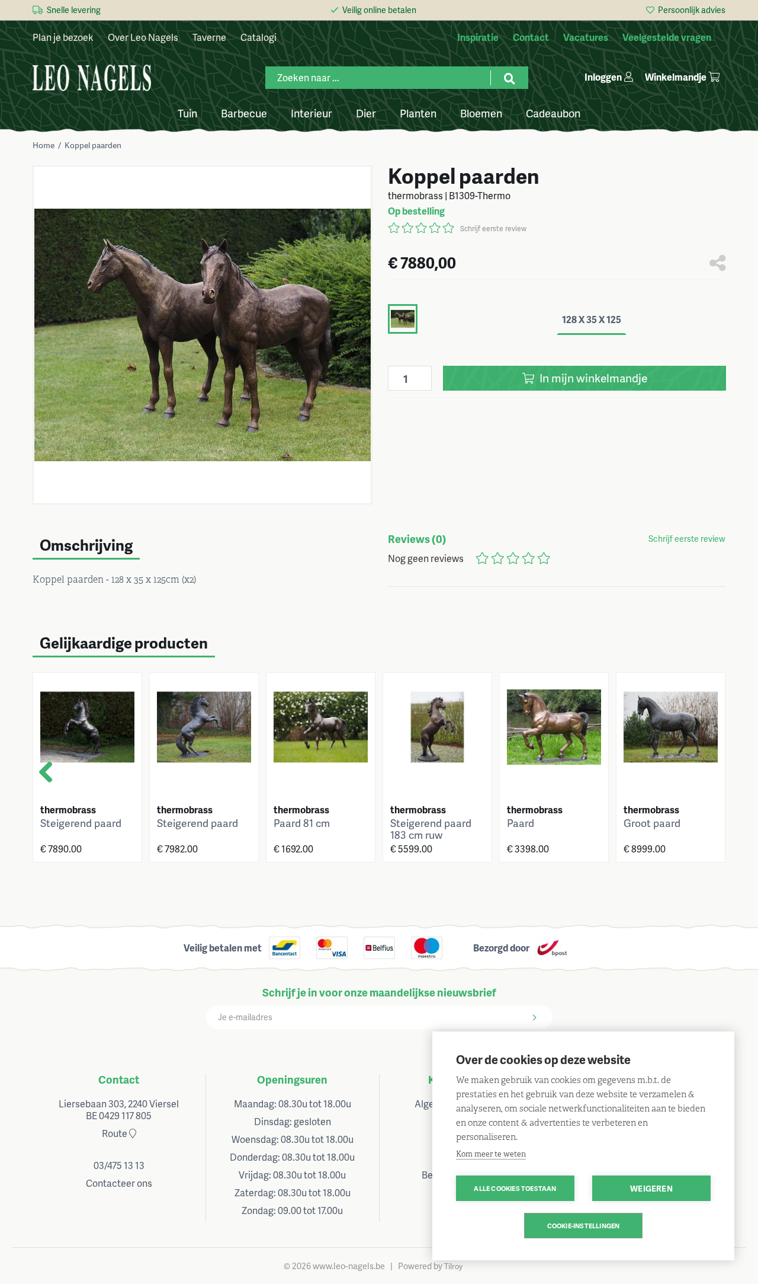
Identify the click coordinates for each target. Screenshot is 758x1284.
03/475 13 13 (119, 1165)
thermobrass (68, 809)
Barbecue (244, 112)
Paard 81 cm (302, 823)
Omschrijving (86, 544)
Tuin (187, 112)
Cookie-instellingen (583, 1225)
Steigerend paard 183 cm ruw (430, 829)
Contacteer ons (119, 1183)
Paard (520, 823)
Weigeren (651, 1188)
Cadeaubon (553, 112)
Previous (58, 777)
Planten (418, 112)
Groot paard (652, 823)
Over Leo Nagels (143, 37)
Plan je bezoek (63, 37)
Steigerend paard (80, 823)
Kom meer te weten (491, 1154)
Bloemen (481, 112)
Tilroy (453, 1266)
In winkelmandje (592, 378)
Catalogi (258, 37)
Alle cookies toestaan (515, 1188)
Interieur (311, 112)
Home (43, 145)
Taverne (209, 37)
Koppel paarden (93, 145)
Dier (366, 112)
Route (115, 1133)
